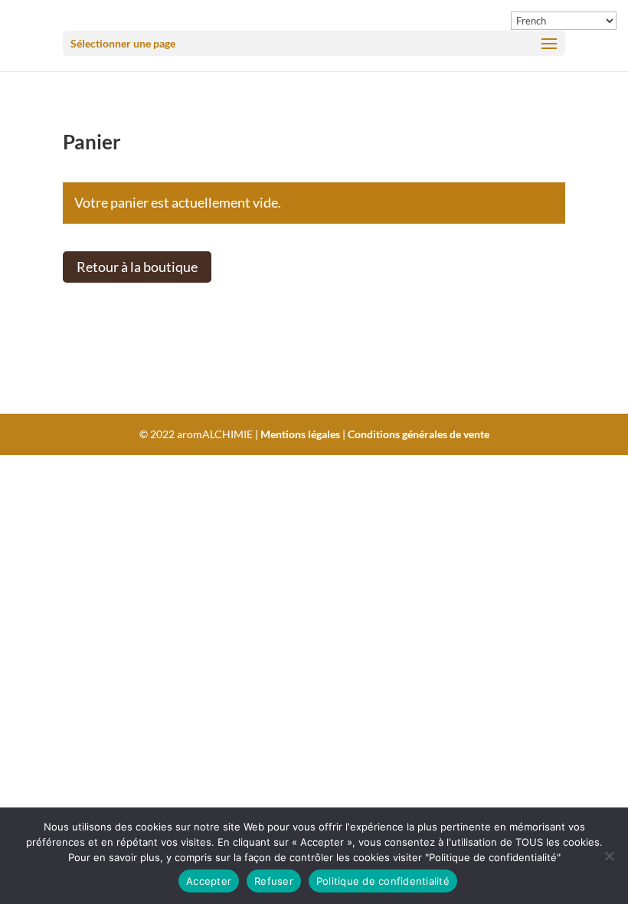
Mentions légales (300, 434)
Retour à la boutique (137, 266)
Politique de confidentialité (383, 881)
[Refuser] (609, 855)
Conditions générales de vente (418, 434)
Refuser (273, 881)
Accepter (208, 881)
